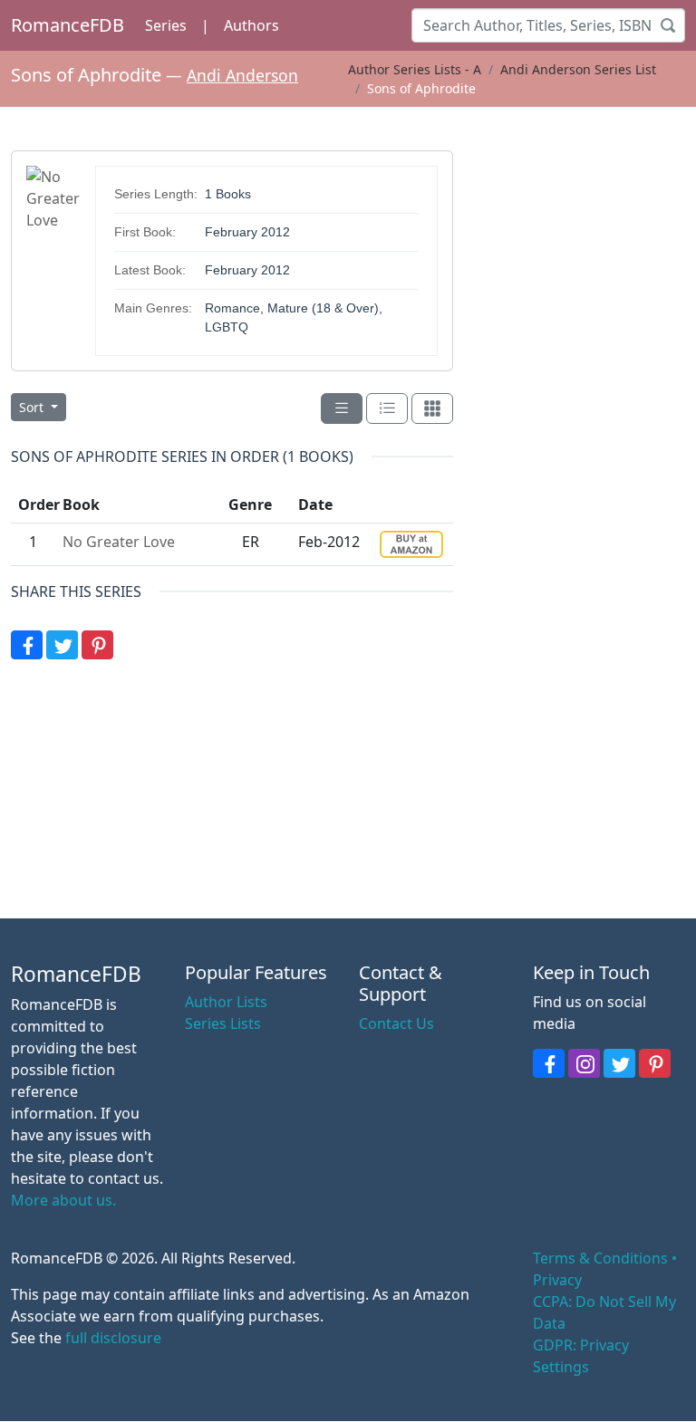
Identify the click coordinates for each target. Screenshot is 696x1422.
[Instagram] (584, 1063)
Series (166, 25)
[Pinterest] (97, 644)
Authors (251, 25)
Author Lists (226, 1002)
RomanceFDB (67, 25)
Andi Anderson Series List (578, 69)
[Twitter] (62, 644)
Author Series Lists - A (414, 69)
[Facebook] (27, 644)
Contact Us (396, 1023)
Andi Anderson (242, 75)
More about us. (63, 1200)
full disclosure (113, 1338)
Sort (33, 407)
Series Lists (223, 1023)
